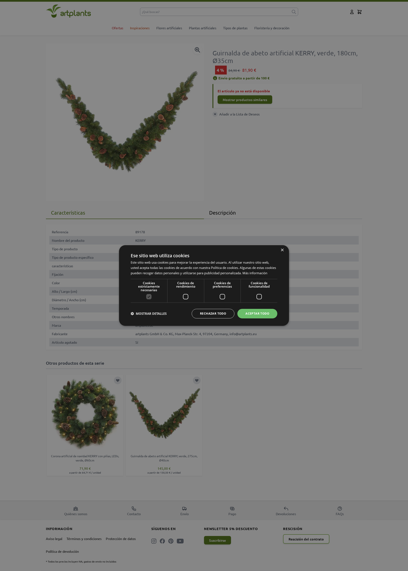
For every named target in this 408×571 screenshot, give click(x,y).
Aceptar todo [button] (257, 313)
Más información (254, 273)
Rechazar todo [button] (213, 313)
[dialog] (204, 285)
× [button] (282, 250)
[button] (149, 314)
